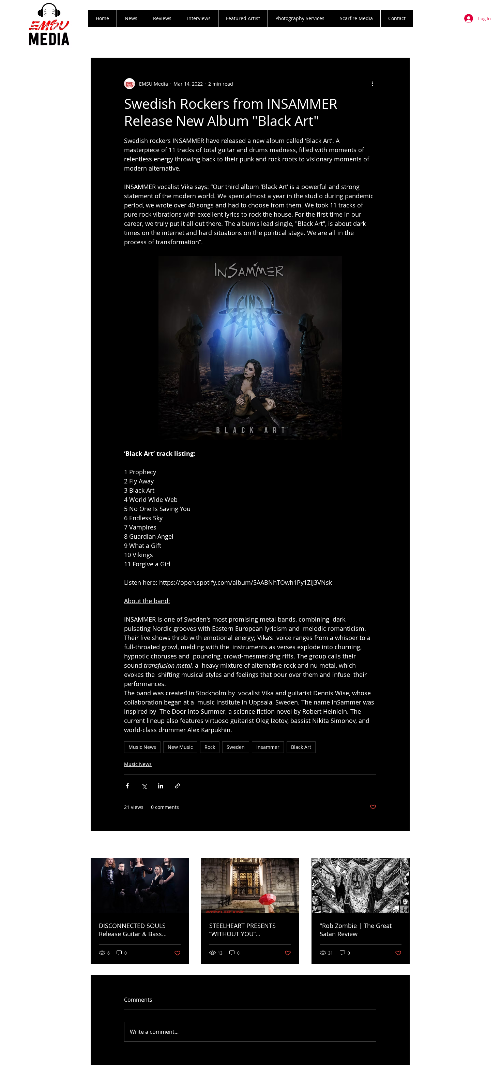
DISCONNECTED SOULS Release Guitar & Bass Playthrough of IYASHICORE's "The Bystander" (140, 929)
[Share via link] (177, 786)
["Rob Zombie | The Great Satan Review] (361, 885)
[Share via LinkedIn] (160, 786)
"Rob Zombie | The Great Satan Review (356, 929)
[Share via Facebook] (127, 786)
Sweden (236, 747)
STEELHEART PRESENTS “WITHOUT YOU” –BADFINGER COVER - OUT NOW (247, 929)
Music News (142, 747)
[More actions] (372, 83)
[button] (162, 18)
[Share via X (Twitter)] (144, 786)
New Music (180, 747)
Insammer (267, 747)
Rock (209, 747)
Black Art (301, 747)
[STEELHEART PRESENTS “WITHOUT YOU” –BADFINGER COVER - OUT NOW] (250, 885)
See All (402, 845)
